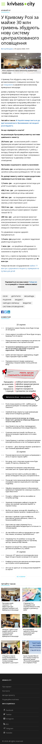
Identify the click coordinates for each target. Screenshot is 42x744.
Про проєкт (6, 686)
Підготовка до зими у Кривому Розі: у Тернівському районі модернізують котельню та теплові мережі (23, 526)
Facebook (9, 710)
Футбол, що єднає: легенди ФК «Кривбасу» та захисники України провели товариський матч (22, 511)
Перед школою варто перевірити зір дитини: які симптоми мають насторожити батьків (23, 341)
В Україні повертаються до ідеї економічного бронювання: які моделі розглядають (20, 123)
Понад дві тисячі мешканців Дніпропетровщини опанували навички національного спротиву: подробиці (23, 481)
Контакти (6, 691)
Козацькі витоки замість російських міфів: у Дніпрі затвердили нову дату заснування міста (22, 474)
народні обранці (11, 303)
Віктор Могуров (7, 49)
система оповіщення (13, 306)
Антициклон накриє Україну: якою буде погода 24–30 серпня (22, 329)
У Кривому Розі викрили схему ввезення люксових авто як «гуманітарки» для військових (23, 468)
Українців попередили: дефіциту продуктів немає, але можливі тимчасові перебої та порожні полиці (21, 504)
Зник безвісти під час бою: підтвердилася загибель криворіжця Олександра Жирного (21, 427)
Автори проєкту (8, 695)
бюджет (19, 299)
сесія (5, 296)
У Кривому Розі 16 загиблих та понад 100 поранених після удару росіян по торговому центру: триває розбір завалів (21, 540)
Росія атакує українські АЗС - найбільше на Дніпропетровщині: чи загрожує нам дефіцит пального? (22, 405)
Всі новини (21, 577)
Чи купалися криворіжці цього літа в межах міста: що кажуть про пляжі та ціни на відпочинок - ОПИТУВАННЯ (22, 348)
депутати (15, 296)
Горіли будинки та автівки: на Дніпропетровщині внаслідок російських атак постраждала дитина (23, 441)
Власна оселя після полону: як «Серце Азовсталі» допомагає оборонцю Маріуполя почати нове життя (22, 419)
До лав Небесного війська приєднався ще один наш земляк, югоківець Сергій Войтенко (22, 533)
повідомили (8, 85)
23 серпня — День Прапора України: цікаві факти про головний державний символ (23, 447)
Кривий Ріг (6, 10)
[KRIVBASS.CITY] (21, 4)
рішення (7, 299)
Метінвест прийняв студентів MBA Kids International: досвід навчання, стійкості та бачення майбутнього (21, 518)
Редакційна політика (10, 699)
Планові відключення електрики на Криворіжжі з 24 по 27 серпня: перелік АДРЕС (23, 456)
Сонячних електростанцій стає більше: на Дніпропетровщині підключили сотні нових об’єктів (21, 434)
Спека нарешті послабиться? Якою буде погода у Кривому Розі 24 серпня (23, 335)
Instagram (10, 719)
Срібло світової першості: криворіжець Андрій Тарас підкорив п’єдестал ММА (22, 355)
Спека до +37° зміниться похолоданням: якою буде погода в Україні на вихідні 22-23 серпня (22, 556)
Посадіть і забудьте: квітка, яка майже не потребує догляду (20, 497)
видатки (27, 303)
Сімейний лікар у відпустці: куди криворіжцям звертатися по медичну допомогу (22, 412)
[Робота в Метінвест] (21, 385)
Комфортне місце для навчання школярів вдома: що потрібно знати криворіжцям (23, 562)
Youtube (9, 733)
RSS (7, 724)
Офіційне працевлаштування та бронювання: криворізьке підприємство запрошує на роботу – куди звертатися (23, 489)
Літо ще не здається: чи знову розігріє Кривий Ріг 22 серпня (23, 568)
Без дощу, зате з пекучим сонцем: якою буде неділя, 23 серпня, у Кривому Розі (22, 462)
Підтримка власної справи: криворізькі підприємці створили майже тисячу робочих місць (21, 362)
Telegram (33, 282)
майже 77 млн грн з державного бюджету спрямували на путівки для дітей (20, 268)
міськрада (29, 296)
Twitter (9, 714)
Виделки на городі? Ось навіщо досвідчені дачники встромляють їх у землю (21, 547)
